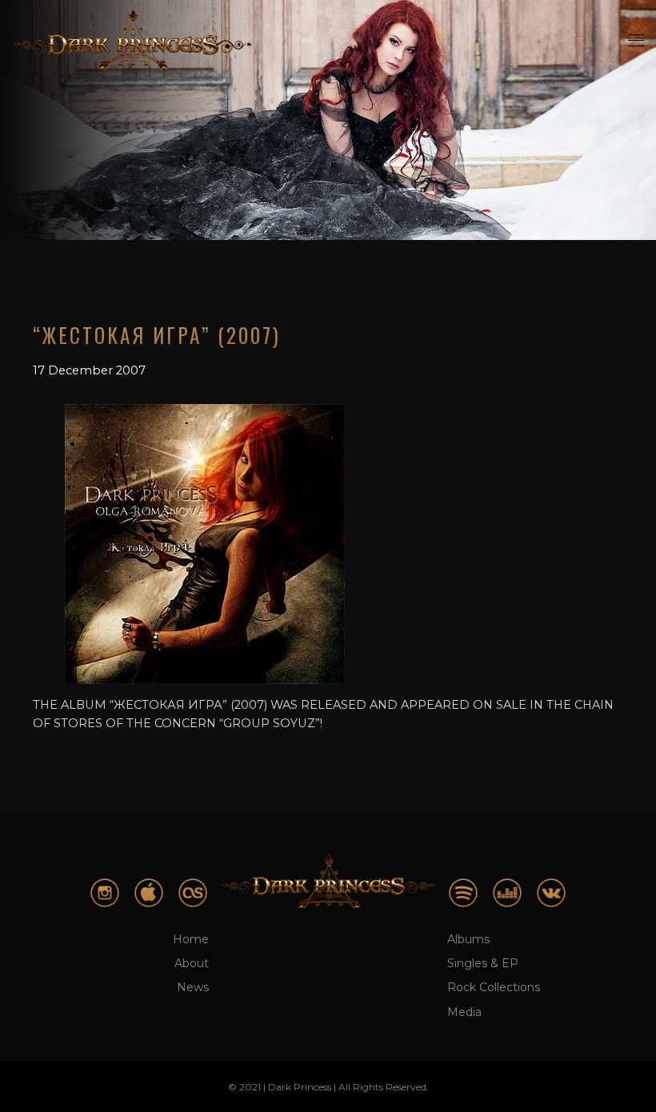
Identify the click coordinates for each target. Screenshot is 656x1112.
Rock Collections (493, 987)
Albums (468, 939)
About (191, 963)
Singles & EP (482, 963)
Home (191, 939)
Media (464, 1012)
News (193, 987)
